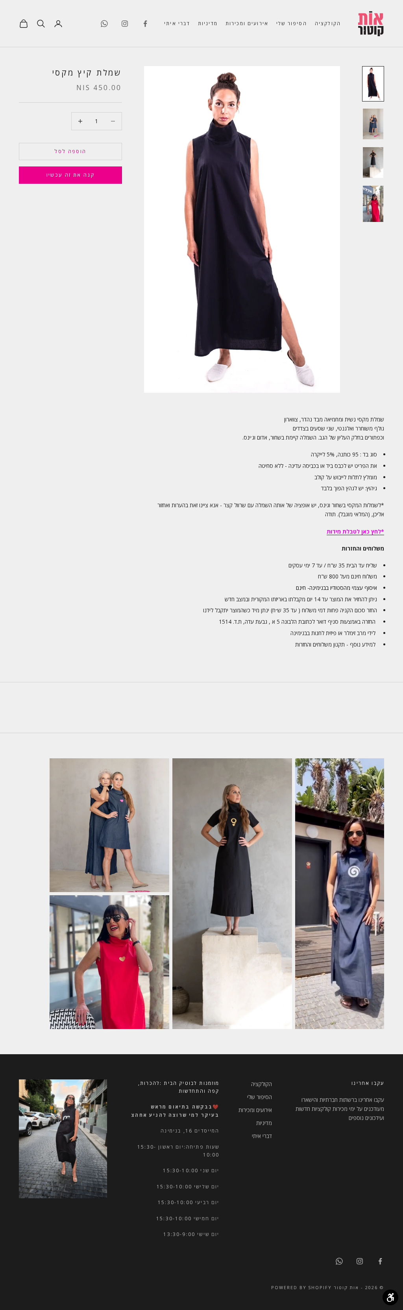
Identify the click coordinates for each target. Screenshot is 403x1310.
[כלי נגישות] (390, 1297)
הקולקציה (328, 23)
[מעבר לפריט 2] (373, 124)
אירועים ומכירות (247, 23)
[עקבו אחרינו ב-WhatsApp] (104, 24)
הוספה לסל (70, 151)
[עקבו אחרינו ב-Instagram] (125, 24)
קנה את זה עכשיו (70, 174)
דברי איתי (177, 23)
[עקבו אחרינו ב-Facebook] (145, 24)
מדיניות (208, 23)
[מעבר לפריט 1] (373, 84)
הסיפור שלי (291, 23)
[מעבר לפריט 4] (373, 203)
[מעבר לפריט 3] (373, 162)
